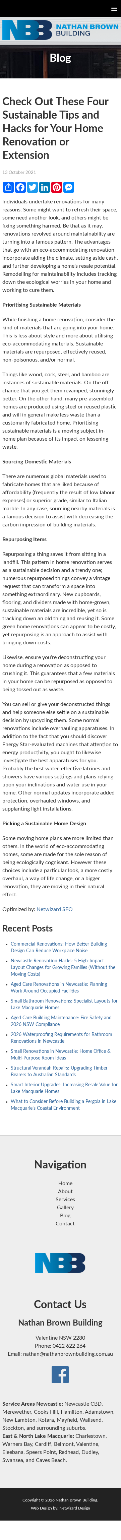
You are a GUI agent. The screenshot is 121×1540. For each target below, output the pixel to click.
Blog (65, 1215)
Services (65, 1199)
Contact (65, 1223)
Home (65, 1183)
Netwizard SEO (55, 909)
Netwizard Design (74, 1508)
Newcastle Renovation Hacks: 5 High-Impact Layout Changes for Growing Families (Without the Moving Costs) (63, 968)
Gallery (65, 1207)
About (65, 1191)
